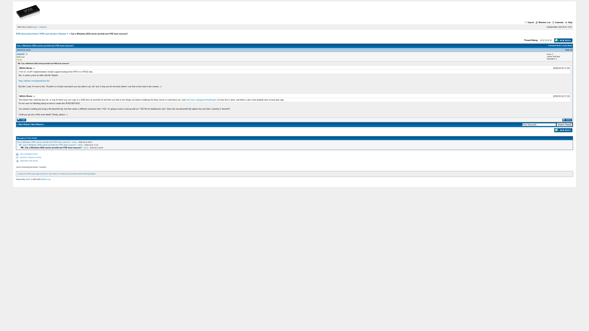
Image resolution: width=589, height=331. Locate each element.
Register (43, 27)
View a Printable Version (29, 154)
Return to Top (46, 174)
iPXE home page (33, 174)
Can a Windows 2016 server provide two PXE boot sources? (43, 142)
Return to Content (59, 174)
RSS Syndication (89, 174)
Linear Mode (567, 45)
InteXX (21, 54)
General (62, 34)
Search (530, 22)
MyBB (27, 179)
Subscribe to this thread (29, 161)
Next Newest (37, 124)
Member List (545, 22)
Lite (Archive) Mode (74, 174)
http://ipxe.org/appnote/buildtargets (201, 100)
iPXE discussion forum (27, 34)
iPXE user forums (48, 34)
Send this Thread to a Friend (30, 157)
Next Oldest (24, 124)
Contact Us (22, 174)
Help (570, 22)
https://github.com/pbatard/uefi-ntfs (34, 81)
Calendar (559, 22)
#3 (571, 50)
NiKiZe (80, 145)
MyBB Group (46, 179)
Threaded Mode (554, 45)
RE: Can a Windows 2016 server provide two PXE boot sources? (47, 145)
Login (35, 27)
